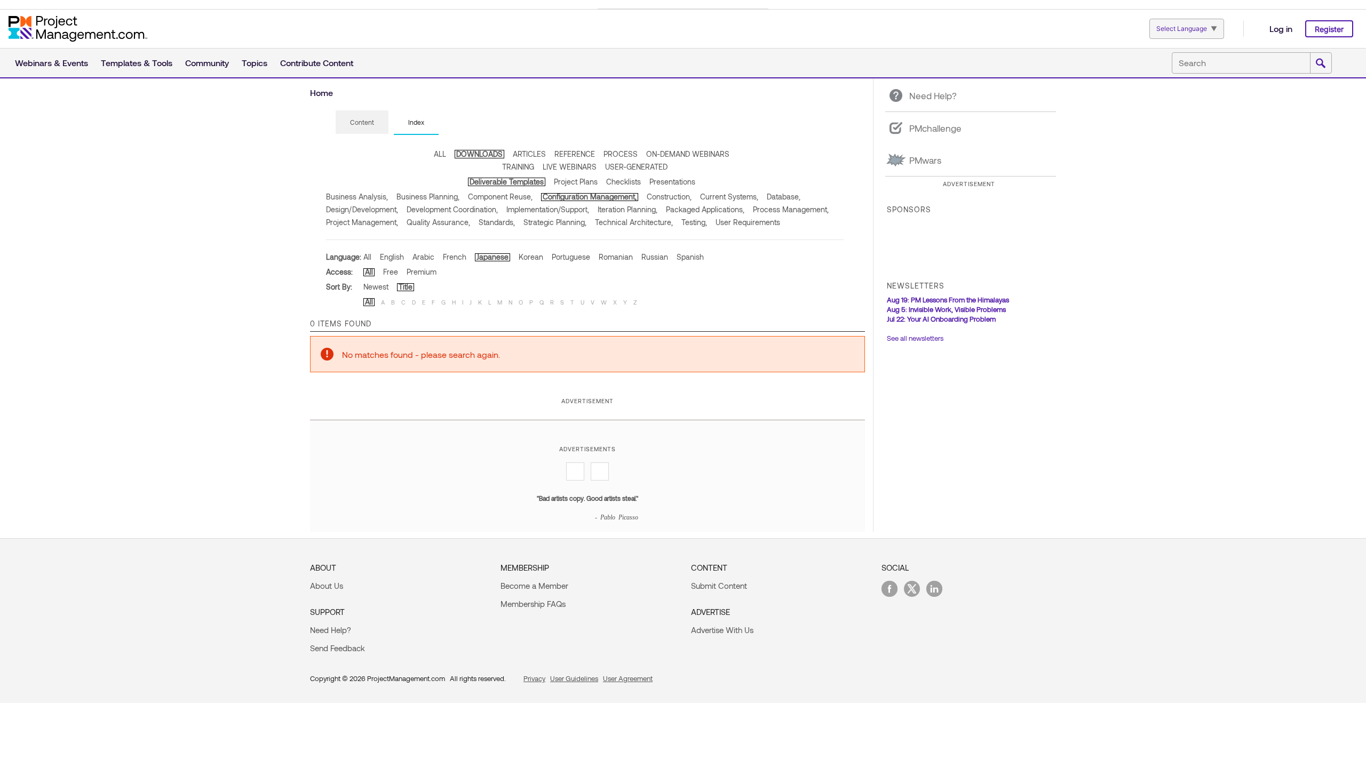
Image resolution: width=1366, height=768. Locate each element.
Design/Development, (362, 209)
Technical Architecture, (634, 222)
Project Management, (362, 222)
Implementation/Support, (547, 209)
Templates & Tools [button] (136, 63)
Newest (375, 286)
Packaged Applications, (705, 209)
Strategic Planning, (554, 222)
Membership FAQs (533, 604)
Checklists (623, 181)
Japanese (492, 256)
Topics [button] (254, 63)
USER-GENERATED (636, 166)
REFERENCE (574, 153)
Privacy (534, 678)
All (367, 256)
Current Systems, (729, 196)
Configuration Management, (590, 196)
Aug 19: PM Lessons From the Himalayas (948, 299)
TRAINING (518, 166)
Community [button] (207, 63)
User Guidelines (574, 678)
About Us (326, 585)
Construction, (669, 196)
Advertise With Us (722, 630)
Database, (783, 196)
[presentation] (362, 122)
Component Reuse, (500, 196)
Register (1329, 29)
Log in (1280, 28)
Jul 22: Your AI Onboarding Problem (941, 319)
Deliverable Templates (507, 181)
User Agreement (628, 678)
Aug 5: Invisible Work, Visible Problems (946, 309)
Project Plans (576, 181)
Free (390, 271)
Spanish (690, 256)
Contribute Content (316, 63)
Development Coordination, (452, 209)
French (454, 256)
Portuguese (571, 256)
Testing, (694, 222)
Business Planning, (427, 196)
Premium (421, 271)
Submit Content (719, 585)
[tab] (362, 122)
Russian (654, 256)
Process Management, (791, 209)
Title (405, 286)
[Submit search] (1320, 63)
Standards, (497, 222)
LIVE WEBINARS (570, 166)
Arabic (423, 256)
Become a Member (534, 585)
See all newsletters (915, 338)
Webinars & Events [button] (51, 63)
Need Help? (330, 630)
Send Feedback (337, 648)
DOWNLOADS (479, 153)
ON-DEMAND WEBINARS (687, 153)
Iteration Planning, (627, 209)
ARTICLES (529, 153)
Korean (531, 256)
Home (321, 92)
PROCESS (620, 153)
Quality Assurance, (438, 222)
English (392, 256)
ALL (440, 153)
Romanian (616, 256)
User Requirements (748, 222)
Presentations (672, 181)
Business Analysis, (357, 196)
